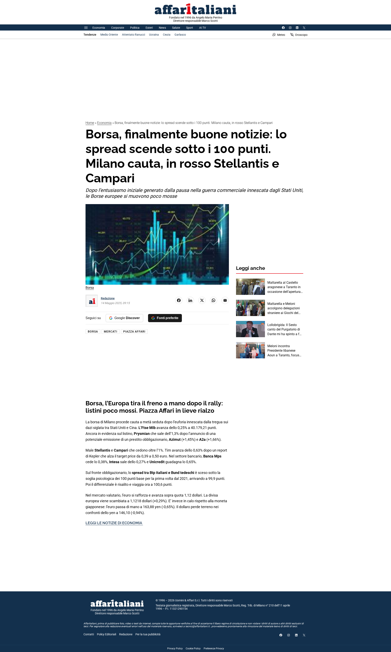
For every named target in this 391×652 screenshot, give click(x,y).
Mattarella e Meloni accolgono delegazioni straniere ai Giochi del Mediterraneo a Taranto (284, 308)
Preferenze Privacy (214, 648)
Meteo (281, 34)
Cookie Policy (193, 648)
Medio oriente (109, 34)
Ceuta (166, 34)
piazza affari (134, 331)
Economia (98, 27)
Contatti (88, 634)
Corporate (117, 27)
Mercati (110, 331)
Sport (189, 27)
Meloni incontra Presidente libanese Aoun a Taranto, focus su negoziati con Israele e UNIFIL (284, 351)
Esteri (149, 27)
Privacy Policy (175, 648)
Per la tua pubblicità (147, 634)
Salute (176, 27)
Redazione (108, 298)
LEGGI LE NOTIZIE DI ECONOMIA (114, 523)
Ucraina (154, 34)
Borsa (93, 331)
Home (90, 123)
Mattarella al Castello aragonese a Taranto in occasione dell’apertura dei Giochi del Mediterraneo (284, 287)
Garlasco (180, 34)
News (162, 27)
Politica (134, 27)
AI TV (202, 27)
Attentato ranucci (133, 34)
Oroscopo (301, 34)
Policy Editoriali (106, 634)
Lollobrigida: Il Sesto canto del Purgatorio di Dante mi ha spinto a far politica (284, 329)
